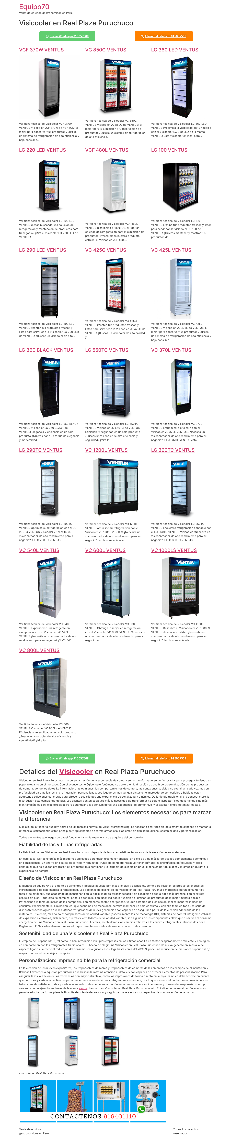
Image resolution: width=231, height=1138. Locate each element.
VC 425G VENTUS (105, 250)
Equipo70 (34, 7)
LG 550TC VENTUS (106, 350)
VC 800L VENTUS (39, 650)
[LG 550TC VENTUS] (115, 417)
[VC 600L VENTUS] (115, 617)
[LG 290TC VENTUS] (49, 517)
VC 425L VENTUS (171, 250)
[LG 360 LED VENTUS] (181, 117)
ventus (83, 988)
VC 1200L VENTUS (106, 450)
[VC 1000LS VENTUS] (181, 617)
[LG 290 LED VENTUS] (49, 317)
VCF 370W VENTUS (41, 50)
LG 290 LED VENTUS (42, 250)
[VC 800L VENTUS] (49, 717)
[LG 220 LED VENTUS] (49, 214)
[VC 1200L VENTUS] (115, 517)
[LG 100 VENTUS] (181, 214)
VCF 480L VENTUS (106, 150)
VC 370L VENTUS (171, 350)
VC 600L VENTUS (105, 550)
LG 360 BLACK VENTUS (46, 350)
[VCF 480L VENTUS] (115, 217)
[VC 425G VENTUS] (115, 314)
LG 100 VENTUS (169, 150)
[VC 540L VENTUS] (49, 617)
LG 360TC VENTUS (173, 450)
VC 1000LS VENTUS (174, 550)
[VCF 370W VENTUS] (49, 117)
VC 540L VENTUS (39, 550)
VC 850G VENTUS (105, 50)
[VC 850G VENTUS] (115, 114)
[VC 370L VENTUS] (181, 417)
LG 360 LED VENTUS (174, 50)
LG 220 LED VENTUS (42, 150)
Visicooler (76, 771)
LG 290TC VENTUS (40, 450)
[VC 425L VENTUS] (181, 317)
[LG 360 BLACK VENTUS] (49, 417)
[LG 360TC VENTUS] (181, 517)
